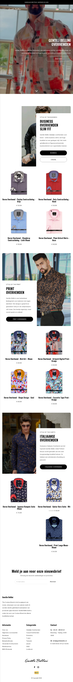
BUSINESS (53, 153)
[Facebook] (34, 667)
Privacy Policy (6, 638)
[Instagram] (38, 667)
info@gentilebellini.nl (60, 641)
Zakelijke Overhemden (33, 630)
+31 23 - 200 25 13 (58, 630)
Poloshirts (29, 635)
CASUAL (53, 159)
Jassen (28, 644)
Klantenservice (6, 646)
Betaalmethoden (7, 641)
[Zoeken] (66, 9)
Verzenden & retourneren (10, 644)
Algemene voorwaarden (10, 633)
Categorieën (31, 625)
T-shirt (28, 638)
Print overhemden (19, 319)
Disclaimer (5, 635)
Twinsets (29, 641)
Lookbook (29, 649)
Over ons (5, 630)
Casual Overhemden (32, 633)
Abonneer (53, 581)
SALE (28, 646)
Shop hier (58, 59)
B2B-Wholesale (7, 649)
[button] (4, 8)
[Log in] (62, 9)
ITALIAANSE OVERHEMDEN (53, 467)
